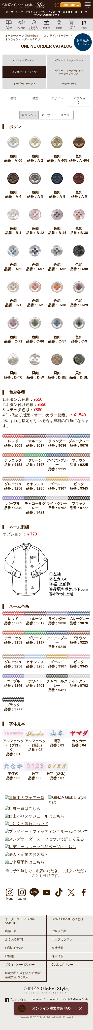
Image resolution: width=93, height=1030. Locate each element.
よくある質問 (14, 939)
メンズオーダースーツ (24, 60)
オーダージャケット (24, 83)
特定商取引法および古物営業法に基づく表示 (23, 975)
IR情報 (9, 956)
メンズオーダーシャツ (24, 72)
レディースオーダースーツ (68, 60)
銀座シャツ (29, 115)
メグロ (65, 115)
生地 (13, 98)
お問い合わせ (14, 948)
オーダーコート (68, 83)
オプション (79, 100)
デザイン (57, 98)
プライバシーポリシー (20, 964)
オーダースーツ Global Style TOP (20, 921)
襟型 (35, 98)
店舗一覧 (11, 931)
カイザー (47, 115)
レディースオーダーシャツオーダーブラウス (68, 72)
